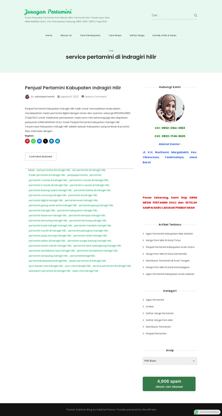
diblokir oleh (169, 383)
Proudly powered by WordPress (136, 409)
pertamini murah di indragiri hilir (47, 230)
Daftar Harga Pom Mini (159, 320)
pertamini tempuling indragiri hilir (48, 256)
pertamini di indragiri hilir (82, 195)
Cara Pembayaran (90, 35)
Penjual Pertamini (156, 333)
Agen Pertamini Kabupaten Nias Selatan (169, 233)
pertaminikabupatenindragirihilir (48, 261)
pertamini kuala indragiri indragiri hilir (50, 225)
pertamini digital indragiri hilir (46, 200)
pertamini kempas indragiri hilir (87, 215)
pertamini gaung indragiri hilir (96, 205)
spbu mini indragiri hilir (85, 271)
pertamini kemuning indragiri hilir (48, 220)
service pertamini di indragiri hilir (112, 266)
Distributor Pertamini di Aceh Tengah (168, 260)
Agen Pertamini (155, 300)
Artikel (149, 306)
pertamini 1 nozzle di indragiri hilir (48, 180)
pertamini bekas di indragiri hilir (92, 190)
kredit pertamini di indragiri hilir (47, 175)
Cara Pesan (115, 35)
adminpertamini (45, 96)
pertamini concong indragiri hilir (47, 195)
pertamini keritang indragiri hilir (87, 220)
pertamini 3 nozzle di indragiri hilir (48, 185)
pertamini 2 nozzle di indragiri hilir (88, 180)
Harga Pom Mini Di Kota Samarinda (166, 254)
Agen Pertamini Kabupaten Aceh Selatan (170, 274)
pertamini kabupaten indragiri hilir (77, 210)
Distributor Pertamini (158, 326)
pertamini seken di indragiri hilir (47, 240)
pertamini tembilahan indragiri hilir (97, 250)
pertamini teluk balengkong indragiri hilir (97, 245)
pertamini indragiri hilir (42, 210)
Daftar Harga (137, 35)
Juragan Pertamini (48, 11)
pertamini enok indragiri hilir (81, 200)
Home (49, 35)
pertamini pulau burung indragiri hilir (50, 235)
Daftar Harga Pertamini (160, 313)
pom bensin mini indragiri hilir (46, 266)
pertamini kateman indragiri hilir (48, 215)
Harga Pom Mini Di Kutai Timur (163, 240)
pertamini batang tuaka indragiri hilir (50, 190)
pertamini (95, 175)
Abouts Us (66, 35)
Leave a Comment (96, 97)
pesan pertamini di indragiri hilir (87, 261)
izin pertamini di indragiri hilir (89, 170)
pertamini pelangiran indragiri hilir (88, 230)
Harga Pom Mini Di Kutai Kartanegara (167, 267)
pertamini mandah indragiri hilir (92, 225)
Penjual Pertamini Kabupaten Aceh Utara (170, 247)
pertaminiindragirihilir (82, 256)
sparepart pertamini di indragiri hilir (50, 271)
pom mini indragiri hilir (78, 266)
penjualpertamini (77, 175)
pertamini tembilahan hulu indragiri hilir (52, 250)
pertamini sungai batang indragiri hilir (89, 240)
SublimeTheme (106, 409)
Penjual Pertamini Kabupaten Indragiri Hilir (73, 88)
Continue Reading (40, 156)
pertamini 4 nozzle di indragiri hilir (89, 185)
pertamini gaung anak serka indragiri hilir (53, 205)
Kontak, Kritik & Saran (164, 35)
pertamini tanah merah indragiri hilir (50, 245)
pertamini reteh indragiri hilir (90, 235)
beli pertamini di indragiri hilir (53, 170)
